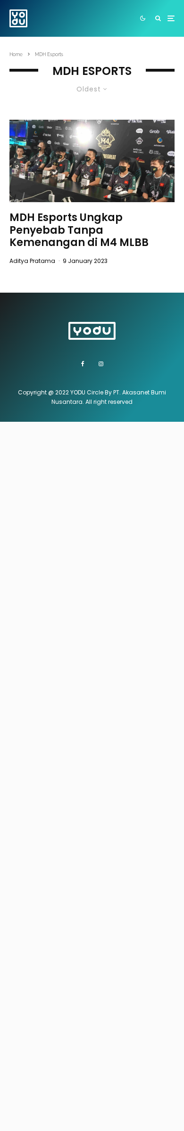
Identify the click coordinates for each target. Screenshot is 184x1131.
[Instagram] (101, 364)
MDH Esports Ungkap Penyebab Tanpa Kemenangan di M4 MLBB (79, 230)
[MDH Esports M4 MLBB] (92, 161)
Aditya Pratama (32, 261)
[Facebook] (83, 364)
